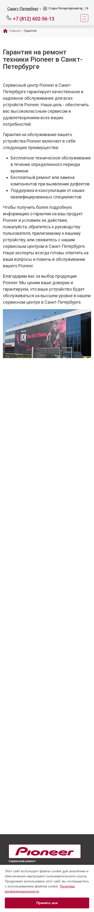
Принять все (47, 903)
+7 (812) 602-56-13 (33, 18)
